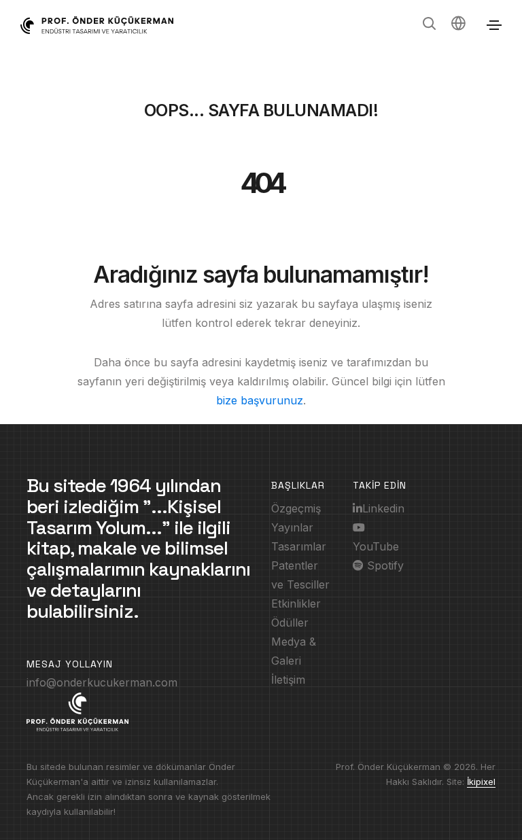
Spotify (384, 565)
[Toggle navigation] (494, 25)
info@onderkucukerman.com (102, 682)
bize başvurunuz (259, 400)
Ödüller (290, 622)
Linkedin (383, 508)
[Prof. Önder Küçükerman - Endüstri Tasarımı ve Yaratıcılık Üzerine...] (96, 25)
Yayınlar (292, 527)
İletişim (288, 679)
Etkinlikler (296, 603)
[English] (458, 25)
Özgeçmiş (296, 508)
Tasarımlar (298, 546)
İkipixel (481, 781)
